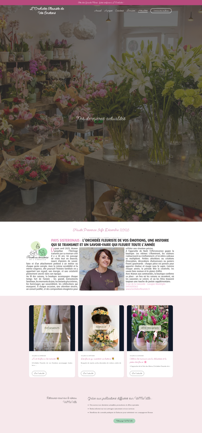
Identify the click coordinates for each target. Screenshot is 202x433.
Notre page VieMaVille (124, 421)
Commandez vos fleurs (161, 10)
